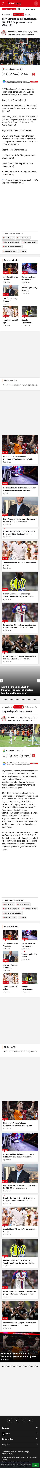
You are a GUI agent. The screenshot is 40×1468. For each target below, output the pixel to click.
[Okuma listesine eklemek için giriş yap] (33, 74)
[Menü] (4, 3)
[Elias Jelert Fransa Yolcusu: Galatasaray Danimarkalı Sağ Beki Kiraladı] (10, 273)
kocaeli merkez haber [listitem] (11, 242)
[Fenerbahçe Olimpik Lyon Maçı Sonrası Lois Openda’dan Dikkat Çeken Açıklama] (20, 649)
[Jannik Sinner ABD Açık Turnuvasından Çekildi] (10, 316)
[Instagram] (23, 1420)
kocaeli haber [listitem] (8, 238)
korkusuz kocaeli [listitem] (9, 251)
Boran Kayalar (14, 32)
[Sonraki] (20, 9)
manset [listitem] (23, 251)
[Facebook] (9, 1420)
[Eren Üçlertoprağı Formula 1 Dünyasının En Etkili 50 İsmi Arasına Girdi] (10, 295)
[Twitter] (16, 1420)
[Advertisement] (20, 207)
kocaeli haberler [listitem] (23, 238)
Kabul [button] (35, 1465)
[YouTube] (30, 1420)
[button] (36, 3)
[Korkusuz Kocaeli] (14, 3)
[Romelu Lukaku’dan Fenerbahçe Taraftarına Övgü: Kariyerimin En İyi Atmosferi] (30, 316)
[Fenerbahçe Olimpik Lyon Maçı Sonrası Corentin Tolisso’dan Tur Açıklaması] (20, 618)
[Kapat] (3, 1434)
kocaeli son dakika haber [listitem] (12, 246)
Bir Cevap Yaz (10, 381)
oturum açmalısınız (29, 385)
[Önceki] (18, 9)
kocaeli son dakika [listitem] (29, 242)
